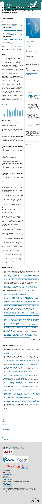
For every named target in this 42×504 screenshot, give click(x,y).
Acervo (6, 4)
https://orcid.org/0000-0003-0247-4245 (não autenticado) (13, 30)
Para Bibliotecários (5, 439)
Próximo (37, 339)
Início (3, 4)
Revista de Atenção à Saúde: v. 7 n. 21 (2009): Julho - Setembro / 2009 (17, 289)
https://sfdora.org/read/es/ (31, 489)
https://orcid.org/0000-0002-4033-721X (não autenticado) (13, 43)
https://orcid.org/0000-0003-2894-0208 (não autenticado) (13, 25)
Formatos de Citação (29, 144)
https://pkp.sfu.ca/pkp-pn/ (7, 474)
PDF (28, 41)
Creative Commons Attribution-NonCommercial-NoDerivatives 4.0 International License (32, 73)
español (3, 422)
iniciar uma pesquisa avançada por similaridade (18, 341)
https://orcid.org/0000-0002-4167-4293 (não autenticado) (13, 39)
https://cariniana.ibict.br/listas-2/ (9, 479)
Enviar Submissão (6, 429)
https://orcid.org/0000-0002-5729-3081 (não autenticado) (13, 21)
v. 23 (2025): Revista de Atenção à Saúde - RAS (16, 4)
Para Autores (4, 437)
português (4, 424)
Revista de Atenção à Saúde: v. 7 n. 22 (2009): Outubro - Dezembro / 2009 (17, 397)
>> (4, 410)
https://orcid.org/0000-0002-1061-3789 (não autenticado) (13, 34)
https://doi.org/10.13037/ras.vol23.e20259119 (12, 46)
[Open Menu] (2, 1)
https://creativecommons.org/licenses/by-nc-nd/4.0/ (34, 96)
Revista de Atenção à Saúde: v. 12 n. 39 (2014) (12, 372)
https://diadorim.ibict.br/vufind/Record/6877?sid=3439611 (17, 446)
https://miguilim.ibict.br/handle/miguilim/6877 (15, 448)
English (3, 421)
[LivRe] (24, 468)
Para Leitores (4, 436)
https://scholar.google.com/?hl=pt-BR (16, 447)
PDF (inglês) (34, 41)
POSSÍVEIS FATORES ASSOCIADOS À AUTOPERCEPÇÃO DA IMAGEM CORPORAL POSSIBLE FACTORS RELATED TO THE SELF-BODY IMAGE (21, 359)
